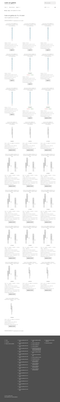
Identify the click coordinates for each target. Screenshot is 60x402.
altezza (9, 10)
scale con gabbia (10, 3)
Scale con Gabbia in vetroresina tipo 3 (35, 367)
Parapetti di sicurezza (35, 358)
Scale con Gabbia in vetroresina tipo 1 (35, 361)
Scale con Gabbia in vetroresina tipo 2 (35, 364)
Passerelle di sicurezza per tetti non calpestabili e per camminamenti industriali (36, 349)
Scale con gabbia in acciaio (36, 357)
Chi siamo (7, 341)
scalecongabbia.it (15, 396)
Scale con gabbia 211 (35, 344)
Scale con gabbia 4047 (36, 342)
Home (6, 7)
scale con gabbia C (35, 346)
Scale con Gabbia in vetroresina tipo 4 (35, 369)
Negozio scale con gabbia (10, 343)
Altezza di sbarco (12, 7)
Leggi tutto (12, 80)
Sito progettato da (8, 396)
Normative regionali (49, 342)
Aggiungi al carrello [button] (12, 186)
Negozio (17, 7)
